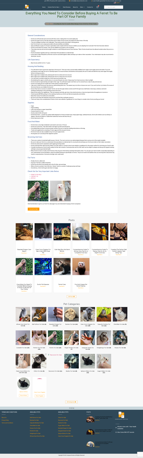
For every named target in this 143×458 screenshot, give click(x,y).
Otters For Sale (62, 417)
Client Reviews (67, 7)
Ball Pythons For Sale (35, 417)
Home (43, 7)
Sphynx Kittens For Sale (64, 433)
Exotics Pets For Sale (53, 7)
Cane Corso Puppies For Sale (65, 436)
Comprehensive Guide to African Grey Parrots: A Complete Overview (81, 251)
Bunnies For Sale (34, 420)
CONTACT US (34, 176)
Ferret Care (62, 284)
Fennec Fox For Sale (35, 428)
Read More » (24, 253)
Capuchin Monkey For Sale (37, 423)
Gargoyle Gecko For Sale (64, 430)
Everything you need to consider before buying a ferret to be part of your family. (24, 287)
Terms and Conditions (7, 423)
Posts (51, 23)
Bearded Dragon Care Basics (24, 250)
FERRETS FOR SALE (36, 174)
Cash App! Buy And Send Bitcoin (62, 250)
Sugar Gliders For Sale (64, 425)
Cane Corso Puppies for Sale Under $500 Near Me (43, 251)
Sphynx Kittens (24, 392)
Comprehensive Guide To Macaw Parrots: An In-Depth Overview (100, 251)
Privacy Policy (5, 420)
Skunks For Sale (62, 423)
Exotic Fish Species (43, 284)
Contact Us (90, 7)
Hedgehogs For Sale (35, 433)
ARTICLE (33, 178)
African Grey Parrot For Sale (37, 436)
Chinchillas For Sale (35, 425)
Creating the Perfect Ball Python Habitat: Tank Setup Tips (119, 251)
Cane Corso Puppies (39, 392)
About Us (75, 7)
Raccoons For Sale (63, 420)
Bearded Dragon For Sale (64, 428)
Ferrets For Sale (34, 430)
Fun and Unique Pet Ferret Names (81, 285)
